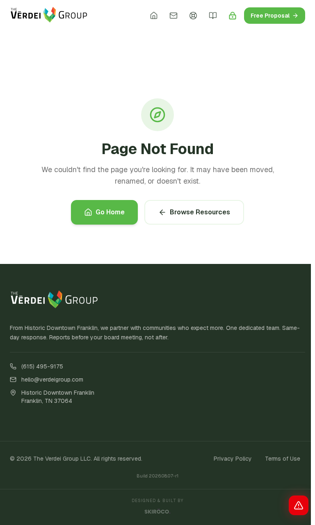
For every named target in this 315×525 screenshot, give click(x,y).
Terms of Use (282, 458)
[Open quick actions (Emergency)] (298, 505)
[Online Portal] (232, 15)
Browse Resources (200, 212)
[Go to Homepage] (154, 15)
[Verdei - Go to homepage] (49, 16)
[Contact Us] (173, 15)
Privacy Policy (233, 458)
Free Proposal (270, 15)
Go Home (110, 212)
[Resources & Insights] (213, 15)
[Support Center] (193, 15)
